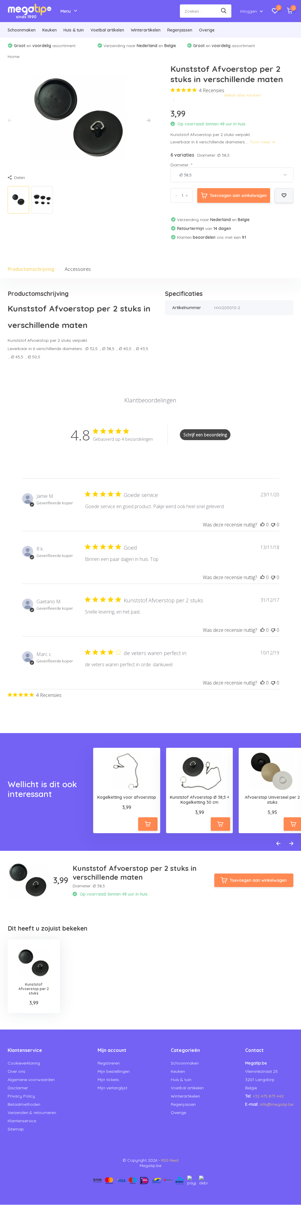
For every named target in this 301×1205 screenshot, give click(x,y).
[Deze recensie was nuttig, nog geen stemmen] (262, 524)
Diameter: (181, 165)
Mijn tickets (108, 1079)
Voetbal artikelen (107, 30)
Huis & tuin (73, 30)
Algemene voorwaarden (31, 1079)
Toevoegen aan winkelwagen (238, 195)
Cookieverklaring (24, 1063)
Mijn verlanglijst (112, 1087)
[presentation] (10, 120)
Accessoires (78, 269)
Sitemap (16, 1129)
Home (13, 56)
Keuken (49, 30)
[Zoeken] (224, 11)
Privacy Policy (21, 1096)
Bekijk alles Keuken (242, 95)
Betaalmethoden (24, 1104)
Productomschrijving (31, 269)
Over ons (16, 1071)
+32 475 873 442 (268, 1096)
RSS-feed (169, 1160)
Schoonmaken (22, 30)
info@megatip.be (276, 1104)
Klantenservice (22, 1120)
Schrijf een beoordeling (205, 434)
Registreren (109, 1063)
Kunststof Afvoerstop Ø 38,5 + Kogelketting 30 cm (199, 800)
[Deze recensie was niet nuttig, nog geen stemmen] (273, 524)
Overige (207, 30)
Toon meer (261, 142)
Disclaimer (18, 1087)
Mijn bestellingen (114, 1071)
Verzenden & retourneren (32, 1112)
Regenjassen (179, 30)
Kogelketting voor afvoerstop (126, 797)
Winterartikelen (145, 30)
